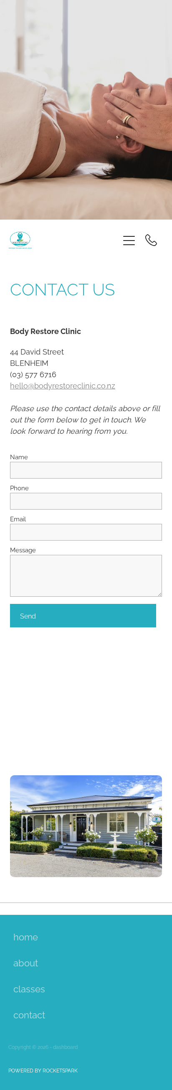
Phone (19, 487)
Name (19, 456)
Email (18, 518)
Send (28, 615)
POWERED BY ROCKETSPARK (43, 1070)
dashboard (65, 1046)
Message (23, 549)
